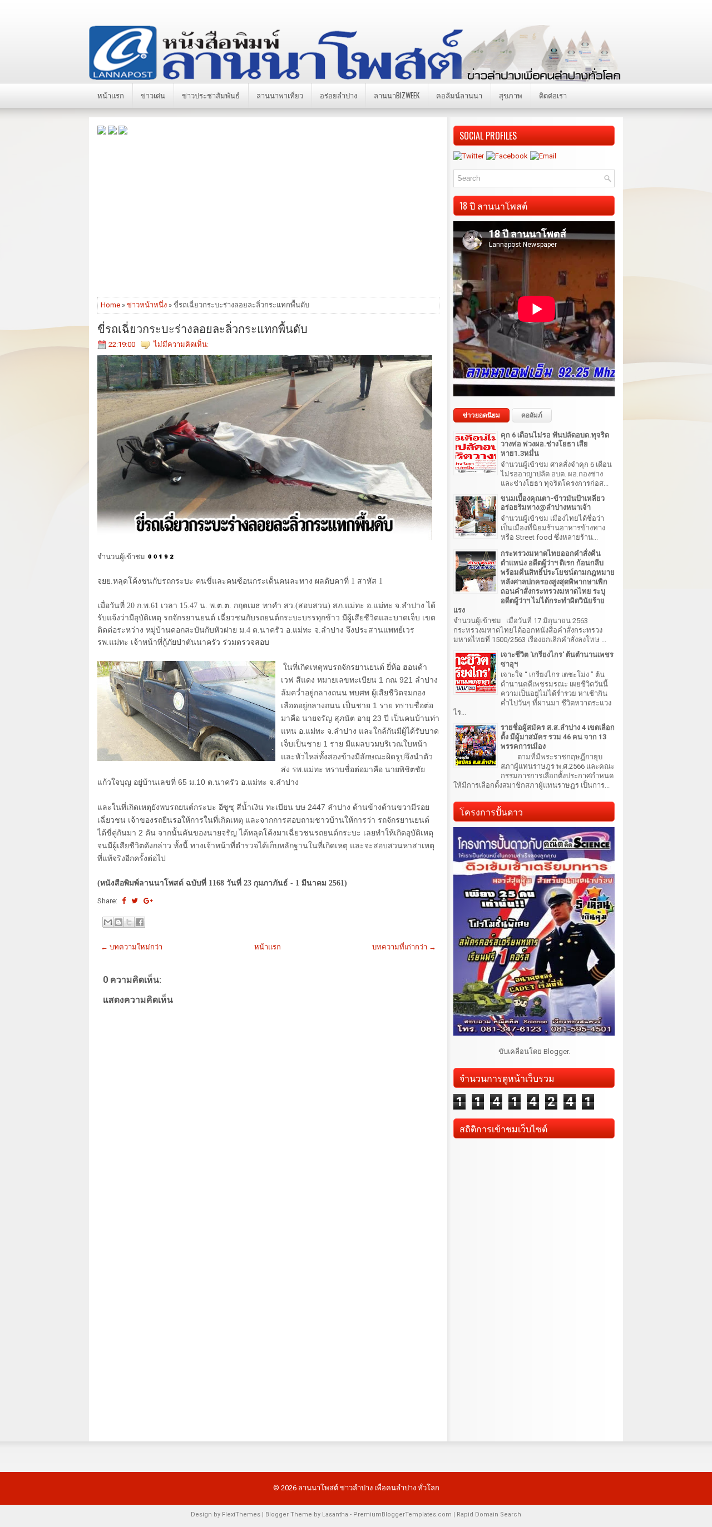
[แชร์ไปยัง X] (129, 922)
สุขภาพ (510, 95)
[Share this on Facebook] (123, 901)
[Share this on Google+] (148, 901)
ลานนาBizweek (396, 95)
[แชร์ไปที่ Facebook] (139, 922)
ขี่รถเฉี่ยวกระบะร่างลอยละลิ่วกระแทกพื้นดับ (202, 328)
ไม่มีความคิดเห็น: (181, 344)
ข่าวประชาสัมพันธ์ (211, 95)
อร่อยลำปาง (338, 95)
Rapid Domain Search (489, 1514)
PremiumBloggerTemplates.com (402, 1514)
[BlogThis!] (118, 922)
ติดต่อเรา (553, 95)
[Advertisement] (268, 215)
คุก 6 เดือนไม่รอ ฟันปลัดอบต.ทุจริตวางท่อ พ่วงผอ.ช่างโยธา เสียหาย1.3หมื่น (555, 444)
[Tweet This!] (134, 901)
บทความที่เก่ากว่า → (404, 947)
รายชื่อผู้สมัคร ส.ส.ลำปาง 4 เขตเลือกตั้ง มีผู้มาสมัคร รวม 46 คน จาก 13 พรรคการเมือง (558, 736)
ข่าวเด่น (153, 95)
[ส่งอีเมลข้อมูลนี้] (107, 922)
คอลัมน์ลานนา (459, 95)
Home (110, 305)
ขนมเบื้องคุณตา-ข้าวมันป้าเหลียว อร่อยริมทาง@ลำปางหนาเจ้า (553, 503)
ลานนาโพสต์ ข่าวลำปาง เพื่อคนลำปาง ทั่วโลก (368, 1488)
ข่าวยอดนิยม (481, 415)
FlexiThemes (241, 1514)
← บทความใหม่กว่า (131, 947)
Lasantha (335, 1514)
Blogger (555, 1051)
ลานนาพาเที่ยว (279, 95)
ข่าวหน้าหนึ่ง (147, 305)
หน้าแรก (110, 95)
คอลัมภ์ (531, 415)
